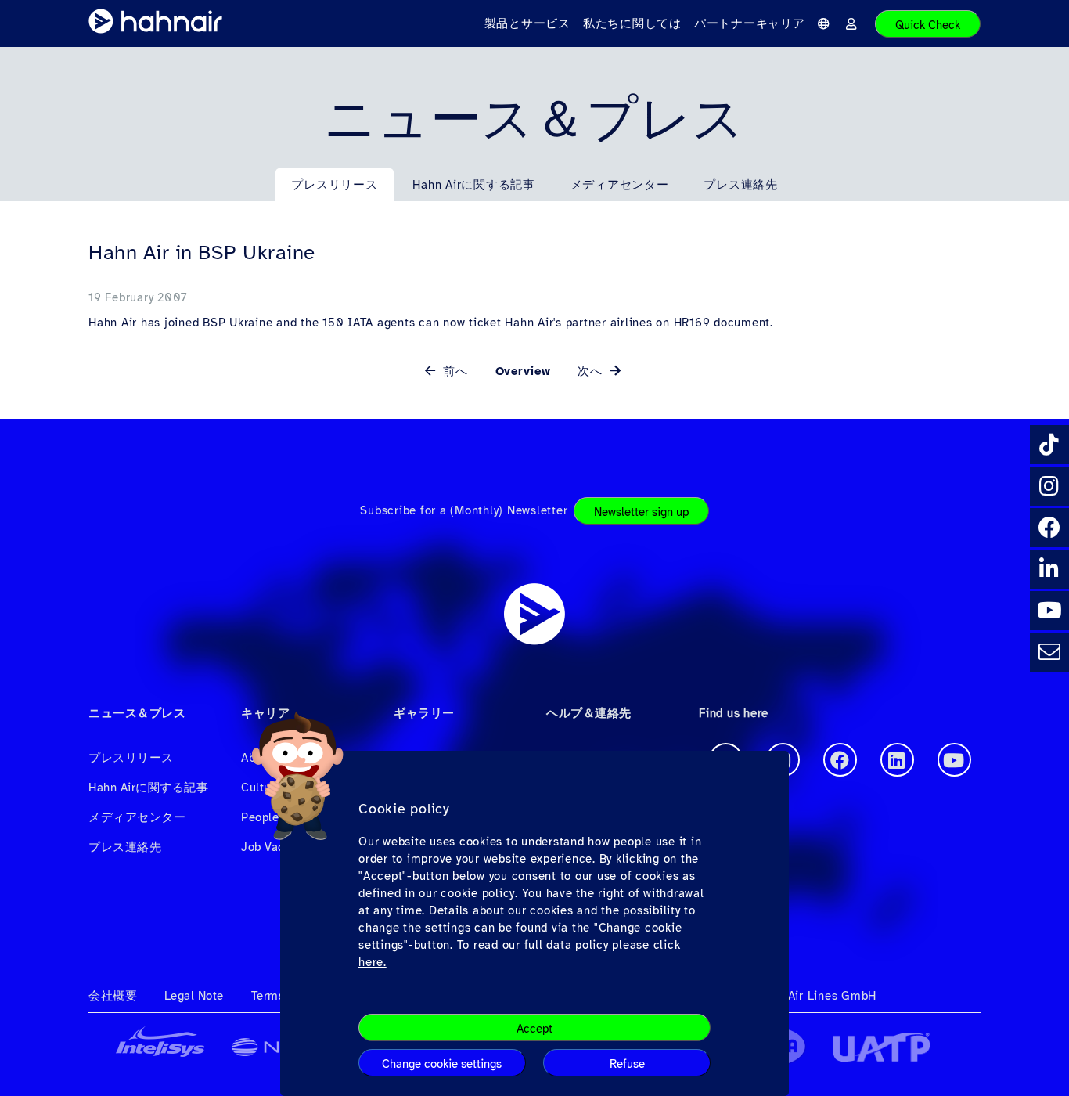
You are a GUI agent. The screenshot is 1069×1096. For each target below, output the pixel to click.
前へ (453, 371)
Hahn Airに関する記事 (473, 185)
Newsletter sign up (641, 512)
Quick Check (927, 25)
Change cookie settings (442, 1064)
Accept (534, 1029)
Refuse (627, 1064)
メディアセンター (619, 185)
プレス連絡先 (741, 185)
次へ (592, 371)
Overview (523, 371)
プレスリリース (334, 185)
